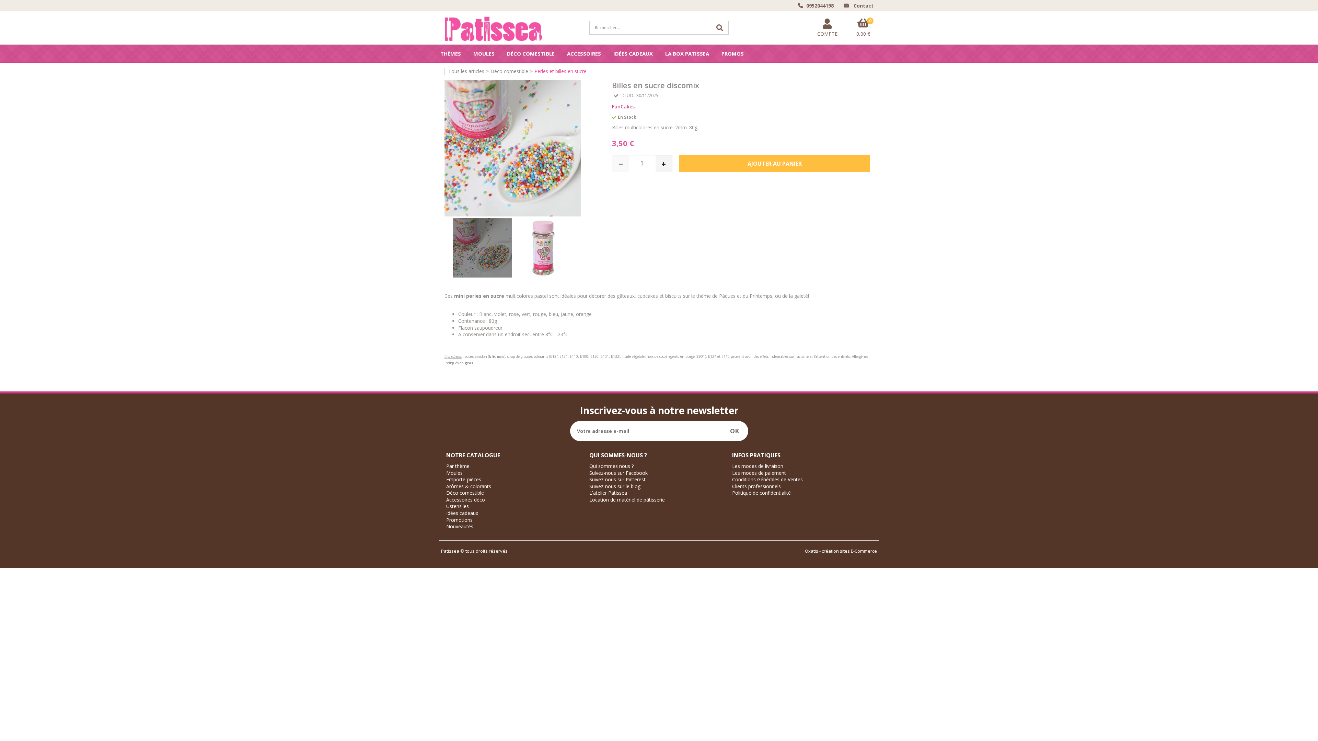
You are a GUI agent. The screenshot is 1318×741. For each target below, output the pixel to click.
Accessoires (584, 53)
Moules (484, 53)
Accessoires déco (465, 499)
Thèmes (450, 53)
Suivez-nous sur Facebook (618, 473)
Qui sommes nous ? (611, 466)
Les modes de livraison (757, 466)
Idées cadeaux (633, 53)
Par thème (458, 466)
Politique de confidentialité (761, 493)
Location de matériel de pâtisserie (627, 499)
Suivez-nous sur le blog (614, 486)
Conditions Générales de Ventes (767, 479)
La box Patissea (687, 53)
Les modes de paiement (759, 473)
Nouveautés (459, 526)
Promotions (459, 520)
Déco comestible (531, 53)
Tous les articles (466, 71)
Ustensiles (457, 506)
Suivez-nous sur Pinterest (617, 479)
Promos (732, 53)
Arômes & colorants (468, 486)
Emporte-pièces (463, 479)
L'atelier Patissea (608, 493)
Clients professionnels (756, 486)
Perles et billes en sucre (560, 71)
